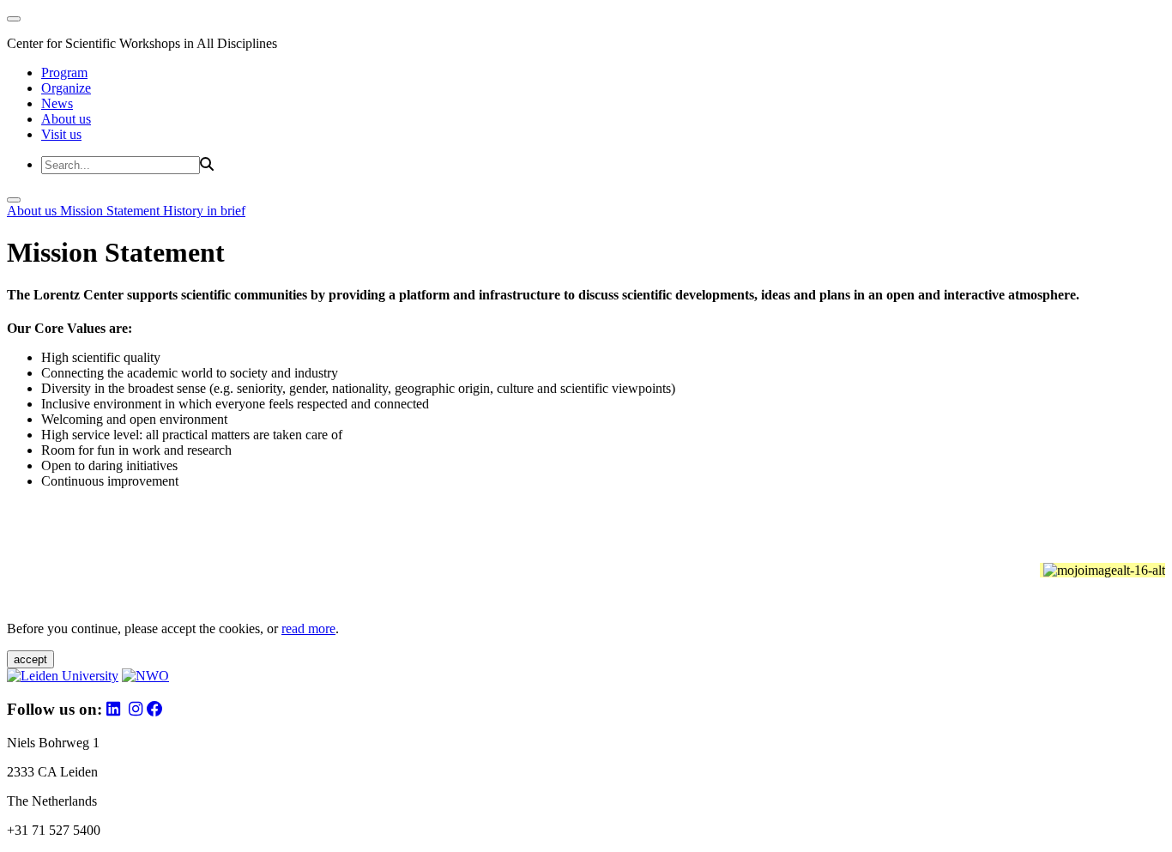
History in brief (204, 210)
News (57, 103)
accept (30, 659)
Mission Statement (111, 210)
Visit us (61, 134)
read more (308, 628)
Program (64, 72)
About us (66, 119)
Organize (66, 88)
